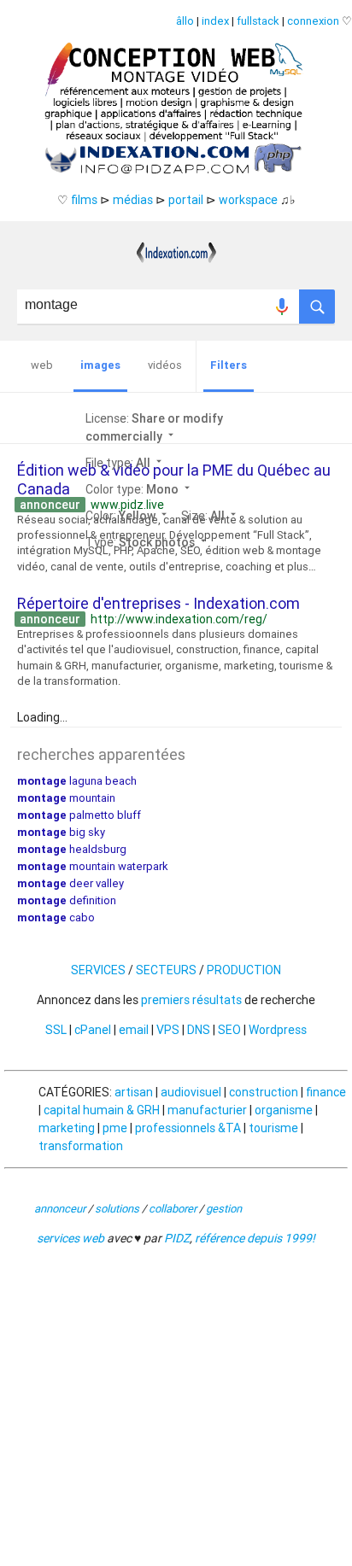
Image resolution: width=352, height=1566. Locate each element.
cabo (56, 917)
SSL (56, 1029)
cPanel (92, 1029)
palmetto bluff (79, 815)
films (84, 199)
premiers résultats (191, 1000)
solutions (117, 1208)
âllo (185, 21)
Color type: (139, 489)
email (134, 1029)
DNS (198, 1029)
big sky (61, 832)
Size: (210, 515)
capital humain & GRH (102, 1110)
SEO (229, 1029)
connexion (313, 21)
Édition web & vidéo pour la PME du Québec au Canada (174, 479)
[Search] (317, 302)
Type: (147, 542)
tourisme (273, 1128)
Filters (228, 365)
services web (70, 1238)
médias (133, 199)
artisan (133, 1092)
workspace (248, 199)
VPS (167, 1029)
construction (263, 1092)
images (100, 365)
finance (326, 1092)
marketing (66, 1128)
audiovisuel (191, 1092)
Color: (127, 515)
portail (185, 199)
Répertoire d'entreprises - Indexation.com (158, 603)
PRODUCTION (244, 970)
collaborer (173, 1208)
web (42, 365)
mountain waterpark (92, 866)
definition (66, 900)
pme (115, 1128)
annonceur (59, 1208)
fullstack (258, 21)
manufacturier (207, 1110)
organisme (284, 1110)
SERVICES (98, 970)
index (215, 21)
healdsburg (71, 849)
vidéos (165, 365)
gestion (224, 1208)
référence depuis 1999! (255, 1238)
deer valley (70, 883)
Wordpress (278, 1029)
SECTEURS (166, 970)
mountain (66, 798)
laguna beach (77, 781)
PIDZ (177, 1238)
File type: (125, 462)
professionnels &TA (188, 1128)
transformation (80, 1146)
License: (154, 427)
